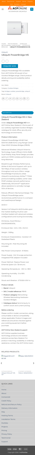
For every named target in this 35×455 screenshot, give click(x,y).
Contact (23, 4)
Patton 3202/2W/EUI (25, 373)
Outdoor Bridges (13, 88)
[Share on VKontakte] (20, 98)
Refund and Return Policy (11, 404)
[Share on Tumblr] (27, 98)
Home (3, 44)
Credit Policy (6, 401)
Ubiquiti (4, 52)
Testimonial (10, 1)
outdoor (12, 91)
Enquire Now (9, 66)
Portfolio (16, 4)
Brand (24, 1)
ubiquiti (27, 91)
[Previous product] (6, 61)
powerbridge (20, 91)
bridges (7, 91)
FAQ (11, 4)
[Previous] (1, 367)
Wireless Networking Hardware (14, 44)
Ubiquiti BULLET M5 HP (8, 373)
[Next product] (3, 61)
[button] (2, 9)
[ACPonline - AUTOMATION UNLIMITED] (17, 8)
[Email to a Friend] (13, 98)
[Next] (33, 367)
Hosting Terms (7, 415)
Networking (13, 44)
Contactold (5, 397)
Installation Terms (8, 419)
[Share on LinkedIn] (24, 98)
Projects (30, 1)
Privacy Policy (6, 434)
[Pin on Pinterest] (17, 98)
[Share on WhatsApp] (3, 98)
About (4, 1)
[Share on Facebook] (6, 98)
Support (18, 1)
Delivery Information (9, 408)
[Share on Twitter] (10, 98)
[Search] (31, 9)
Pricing (4, 430)
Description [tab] (7, 112)
